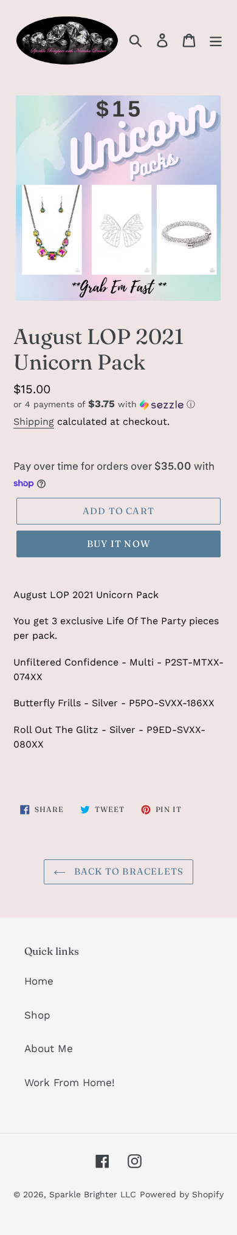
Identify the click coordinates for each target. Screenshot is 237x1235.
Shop (37, 1015)
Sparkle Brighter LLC (92, 1194)
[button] (118, 404)
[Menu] (215, 39)
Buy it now (118, 543)
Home (38, 981)
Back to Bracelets (128, 871)
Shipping (33, 421)
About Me (48, 1048)
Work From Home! (69, 1082)
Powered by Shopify (182, 1194)
